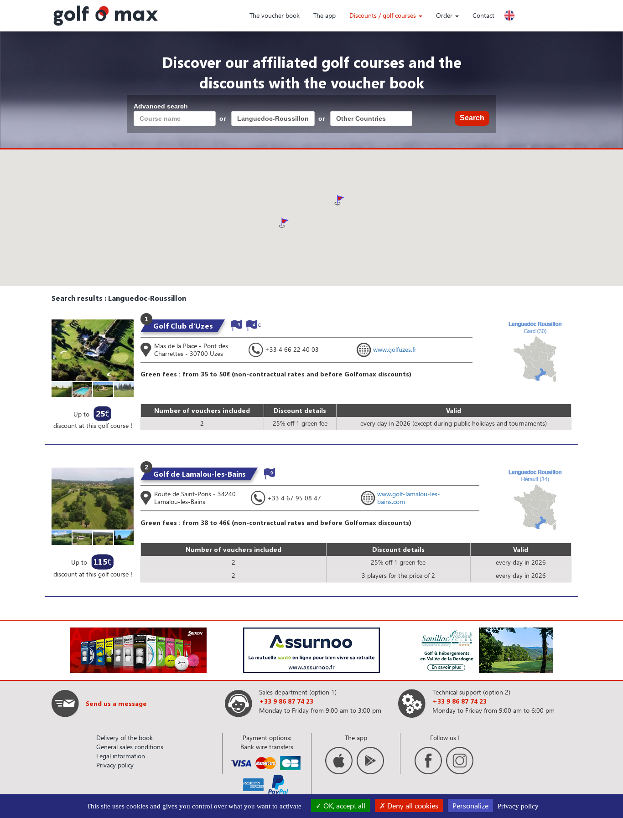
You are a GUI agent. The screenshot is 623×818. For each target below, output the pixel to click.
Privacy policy (115, 765)
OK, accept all (343, 805)
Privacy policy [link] (518, 806)
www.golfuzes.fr (394, 349)
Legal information (120, 755)
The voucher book (274, 15)
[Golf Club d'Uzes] (93, 349)
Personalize (470, 805)
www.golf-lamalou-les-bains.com (408, 497)
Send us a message (116, 703)
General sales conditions (129, 746)
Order (445, 15)
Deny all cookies (411, 805)
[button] (339, 200)
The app (324, 15)
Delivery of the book (124, 737)
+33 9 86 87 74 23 (286, 701)
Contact (483, 15)
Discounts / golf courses (383, 15)
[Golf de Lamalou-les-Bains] (93, 498)
